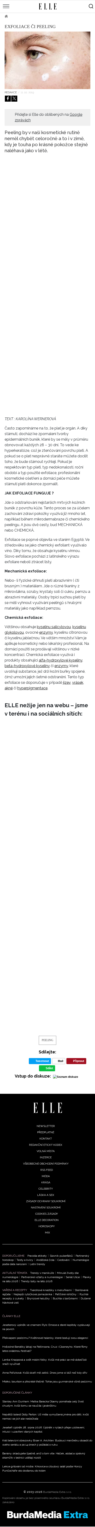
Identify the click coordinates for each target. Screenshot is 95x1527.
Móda (46, 1176)
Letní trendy (37, 1264)
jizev (67, 682)
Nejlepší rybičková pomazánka (33, 1294)
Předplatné (45, 1132)
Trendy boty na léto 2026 (36, 1281)
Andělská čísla (45, 1260)
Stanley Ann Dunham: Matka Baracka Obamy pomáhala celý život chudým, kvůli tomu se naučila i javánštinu (43, 1403)
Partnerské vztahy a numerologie (42, 1277)
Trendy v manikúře (42, 1273)
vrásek (77, 682)
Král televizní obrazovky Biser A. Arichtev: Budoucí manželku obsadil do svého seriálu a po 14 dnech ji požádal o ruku (47, 1442)
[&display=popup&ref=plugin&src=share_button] (8, 99)
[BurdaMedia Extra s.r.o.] (47, 1514)
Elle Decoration (47, 1220)
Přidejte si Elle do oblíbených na (48, 117)
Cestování (63, 1260)
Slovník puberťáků (61, 1255)
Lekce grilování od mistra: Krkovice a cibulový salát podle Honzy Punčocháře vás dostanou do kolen (42, 1468)
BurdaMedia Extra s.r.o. (57, 1492)
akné (9, 688)
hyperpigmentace (32, 688)
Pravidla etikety (37, 1255)
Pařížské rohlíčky (66, 1294)
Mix (47, 1232)
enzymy (46, 632)
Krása (45, 1182)
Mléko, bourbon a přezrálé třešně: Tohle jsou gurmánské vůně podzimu (47, 1381)
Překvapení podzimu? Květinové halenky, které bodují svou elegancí (45, 1338)
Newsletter (46, 1126)
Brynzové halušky (38, 1298)
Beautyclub (24, 16)
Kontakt (45, 1138)
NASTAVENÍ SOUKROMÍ (46, 1207)
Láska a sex (45, 1195)
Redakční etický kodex (45, 1144)
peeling (47, 1040)
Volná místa (46, 1151)
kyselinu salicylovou (54, 627)
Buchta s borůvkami (65, 1298)
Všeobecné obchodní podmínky (45, 1163)
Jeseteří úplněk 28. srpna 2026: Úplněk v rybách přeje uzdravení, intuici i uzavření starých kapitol (43, 1429)
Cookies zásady (46, 1213)
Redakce (11, 92)
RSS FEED (46, 1170)
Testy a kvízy (25, 1260)
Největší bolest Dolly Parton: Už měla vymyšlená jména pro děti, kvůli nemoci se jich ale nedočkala (45, 1416)
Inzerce (46, 1157)
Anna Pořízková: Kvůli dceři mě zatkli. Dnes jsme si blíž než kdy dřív (44, 1372)
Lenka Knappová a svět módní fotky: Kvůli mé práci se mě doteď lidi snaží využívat (44, 1362)
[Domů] (47, 1108)
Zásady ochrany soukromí (45, 1201)
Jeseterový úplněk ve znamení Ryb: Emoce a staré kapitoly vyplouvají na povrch (46, 1327)
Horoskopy (47, 1226)
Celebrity (46, 1188)
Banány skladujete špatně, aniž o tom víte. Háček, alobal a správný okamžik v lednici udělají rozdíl (43, 1455)
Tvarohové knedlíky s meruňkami (51, 1290)
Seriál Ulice (73, 1277)
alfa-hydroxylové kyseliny (60, 660)
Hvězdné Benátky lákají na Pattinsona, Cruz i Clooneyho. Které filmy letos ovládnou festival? (45, 1349)
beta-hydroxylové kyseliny (27, 666)
